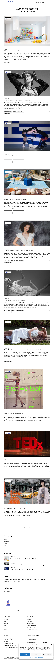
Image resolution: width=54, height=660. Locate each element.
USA (4, 507)
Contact (5, 629)
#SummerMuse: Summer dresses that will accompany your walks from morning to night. (24, 349)
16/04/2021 (8, 72)
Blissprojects (16, 658)
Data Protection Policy (31, 627)
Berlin (5, 412)
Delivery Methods (30, 619)
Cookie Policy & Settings (33, 657)
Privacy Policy (40, 657)
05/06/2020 (8, 322)
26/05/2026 (8, 18)
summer (13, 260)
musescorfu (7, 62)
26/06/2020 (8, 272)
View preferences (47, 654)
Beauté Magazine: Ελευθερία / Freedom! (13, 155)
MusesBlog (6, 49)
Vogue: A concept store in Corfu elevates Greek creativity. (17, 100)
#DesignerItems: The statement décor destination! (15, 199)
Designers (6, 623)
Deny (36, 654)
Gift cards (5, 625)
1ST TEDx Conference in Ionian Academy (13, 461)
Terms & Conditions (30, 623)
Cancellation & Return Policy (32, 629)
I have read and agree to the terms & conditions (37, 642)
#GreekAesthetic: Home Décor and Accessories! (14, 300)
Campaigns (6, 541)
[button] (51, 644)
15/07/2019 (8, 433)
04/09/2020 (8, 171)
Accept (25, 654)
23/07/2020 (8, 222)
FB (4, 591)
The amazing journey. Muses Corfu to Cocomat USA (15, 508)
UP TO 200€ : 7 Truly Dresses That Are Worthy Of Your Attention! (18, 250)
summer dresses (20, 260)
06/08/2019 (8, 371)
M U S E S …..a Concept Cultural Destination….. (14, 50)
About (5, 621)
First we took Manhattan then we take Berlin (14, 413)
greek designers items (18, 111)
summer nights (7, 262)
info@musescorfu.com (8, 643)
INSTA (8, 591)
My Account (6, 619)
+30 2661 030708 (7, 641)
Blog (5, 627)
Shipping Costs (29, 621)
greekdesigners (7, 113)
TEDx (5, 459)
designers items (8, 111)
